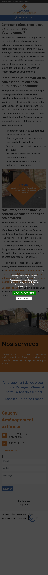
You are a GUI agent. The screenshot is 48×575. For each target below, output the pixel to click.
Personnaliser (24, 298)
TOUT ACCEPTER (24, 293)
